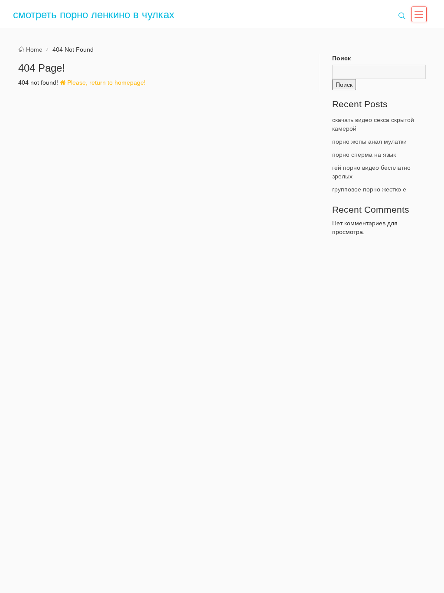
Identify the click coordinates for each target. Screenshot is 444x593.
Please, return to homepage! (105, 82)
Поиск (341, 58)
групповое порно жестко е (369, 189)
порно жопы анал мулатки (369, 141)
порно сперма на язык (364, 154)
